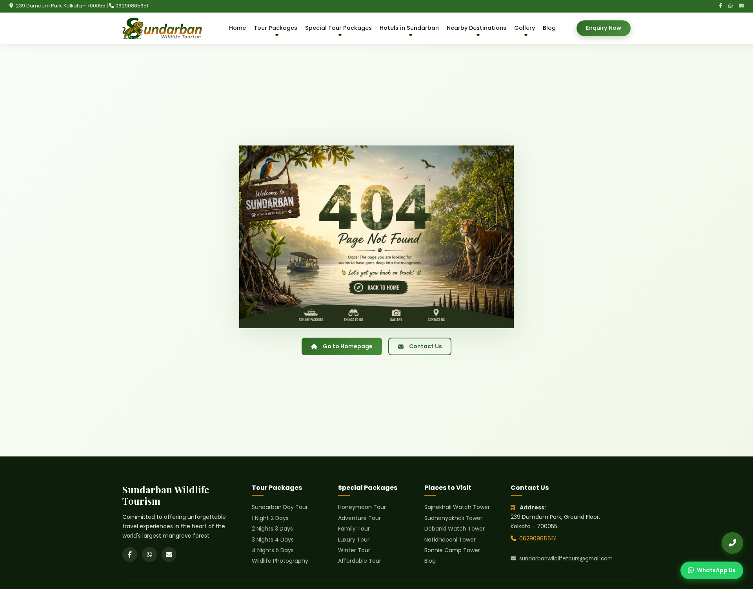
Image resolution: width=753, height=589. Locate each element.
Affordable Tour (359, 561)
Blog (549, 28)
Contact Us (425, 346)
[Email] (741, 6)
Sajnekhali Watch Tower (457, 507)
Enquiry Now (603, 28)
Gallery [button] (524, 28)
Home (237, 28)
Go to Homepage (348, 346)
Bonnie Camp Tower (452, 550)
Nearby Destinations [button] (476, 28)
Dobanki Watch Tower (454, 529)
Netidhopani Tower (450, 540)
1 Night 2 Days (270, 518)
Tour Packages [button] (275, 28)
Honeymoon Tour (362, 507)
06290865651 (131, 5)
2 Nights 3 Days (272, 529)
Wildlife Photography (280, 561)
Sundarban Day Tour (280, 507)
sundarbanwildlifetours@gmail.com (566, 558)
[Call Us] (732, 543)
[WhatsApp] (730, 6)
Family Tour (354, 529)
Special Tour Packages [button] (338, 28)
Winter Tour (354, 550)
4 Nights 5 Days (273, 550)
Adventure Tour (359, 518)
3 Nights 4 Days (273, 540)
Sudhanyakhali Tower (453, 518)
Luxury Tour (353, 540)
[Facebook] (720, 6)
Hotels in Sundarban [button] (409, 28)
